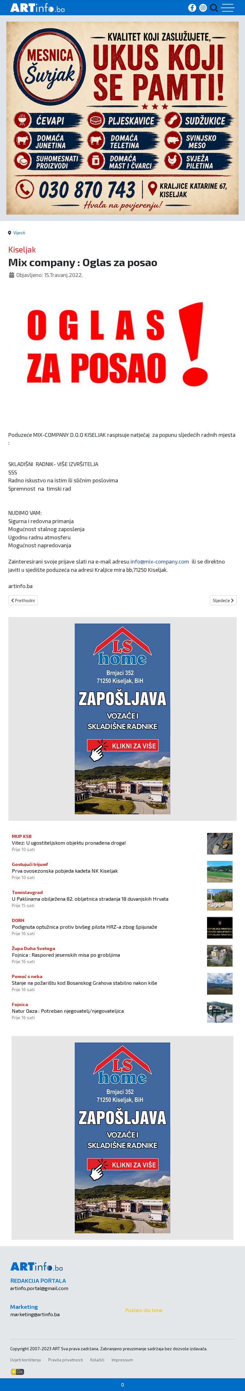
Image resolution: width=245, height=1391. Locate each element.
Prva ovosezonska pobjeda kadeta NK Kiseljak (65, 871)
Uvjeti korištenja (25, 1359)
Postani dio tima (143, 1310)
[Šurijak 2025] (122, 117)
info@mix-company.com (159, 561)
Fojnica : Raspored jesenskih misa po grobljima (66, 955)
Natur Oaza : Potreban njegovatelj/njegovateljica (68, 1011)
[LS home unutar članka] (122, 718)
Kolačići (97, 1359)
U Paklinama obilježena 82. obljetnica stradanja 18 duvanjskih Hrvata (90, 899)
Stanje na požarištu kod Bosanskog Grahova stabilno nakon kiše (84, 983)
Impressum (122, 1359)
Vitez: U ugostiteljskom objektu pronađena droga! (69, 843)
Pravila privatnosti (65, 1359)
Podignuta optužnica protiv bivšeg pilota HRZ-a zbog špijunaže (84, 927)
